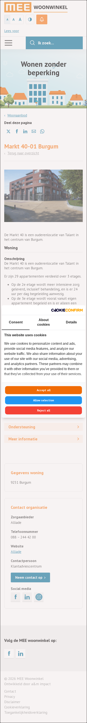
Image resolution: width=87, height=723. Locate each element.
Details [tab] (71, 322)
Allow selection (43, 400)
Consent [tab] (16, 322)
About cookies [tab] (43, 322)
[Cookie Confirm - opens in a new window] (67, 310)
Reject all (43, 410)
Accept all (43, 390)
